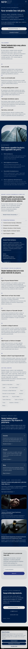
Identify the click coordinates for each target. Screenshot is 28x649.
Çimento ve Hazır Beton (7, 384)
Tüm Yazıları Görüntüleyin (7, 491)
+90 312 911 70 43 (14, 614)
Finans (21, 390)
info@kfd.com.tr (14, 611)
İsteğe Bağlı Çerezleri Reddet (14, 643)
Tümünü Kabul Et (14, 640)
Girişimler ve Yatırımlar (14, 402)
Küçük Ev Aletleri (15, 396)
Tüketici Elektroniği (6, 399)
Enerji (18, 384)
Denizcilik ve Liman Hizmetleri (8, 393)
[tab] (14, 220)
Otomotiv (21, 393)
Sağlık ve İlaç (5, 396)
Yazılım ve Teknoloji (19, 399)
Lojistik (3, 387)
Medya (3, 405)
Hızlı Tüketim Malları (13, 387)
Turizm (3, 402)
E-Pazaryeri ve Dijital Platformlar (9, 390)
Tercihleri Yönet (14, 646)
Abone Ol (14, 573)
